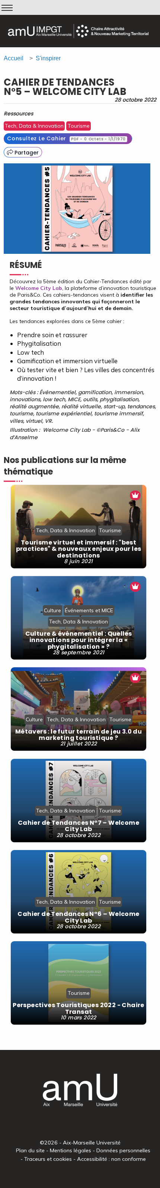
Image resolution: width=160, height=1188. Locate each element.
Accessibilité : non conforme (111, 1159)
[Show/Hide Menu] (7, 8)
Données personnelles (123, 1150)
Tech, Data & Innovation (34, 125)
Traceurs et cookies (48, 1159)
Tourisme (79, 125)
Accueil (13, 58)
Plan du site (30, 1150)
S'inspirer (48, 58)
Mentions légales (70, 1150)
